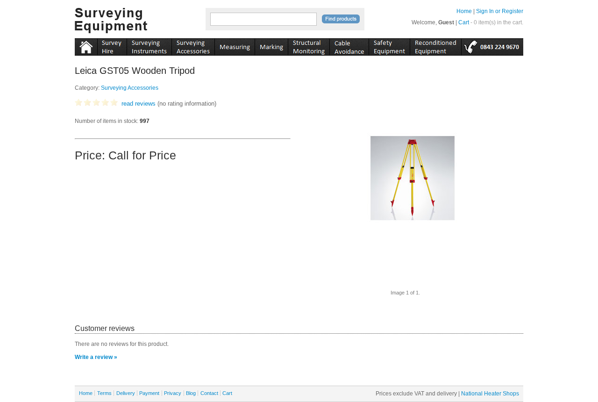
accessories (192, 45)
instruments (112, 45)
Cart (463, 22)
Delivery (125, 393)
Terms (104, 393)
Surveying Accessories (129, 88)
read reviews (138, 103)
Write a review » (96, 357)
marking (271, 45)
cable (349, 45)
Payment (149, 393)
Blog (191, 393)
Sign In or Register (499, 11)
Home (464, 11)
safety (389, 45)
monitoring (308, 45)
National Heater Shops (490, 393)
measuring (234, 45)
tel (492, 45)
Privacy (172, 393)
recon (435, 45)
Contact (209, 393)
